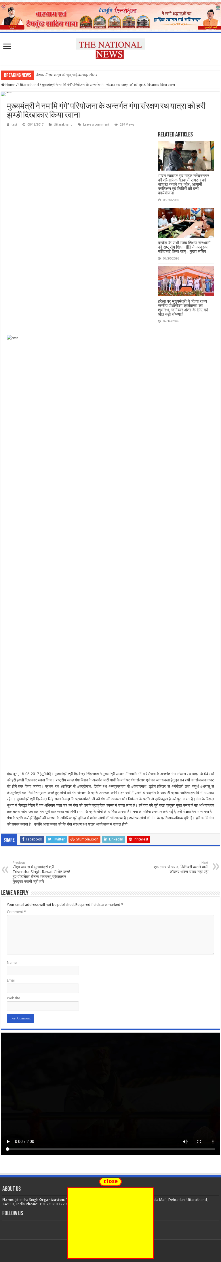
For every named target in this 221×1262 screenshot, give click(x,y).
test (14, 124)
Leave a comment (96, 124)
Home (10, 85)
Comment (16, 912)
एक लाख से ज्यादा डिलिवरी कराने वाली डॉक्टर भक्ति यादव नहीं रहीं (181, 867)
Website (13, 998)
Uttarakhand (28, 85)
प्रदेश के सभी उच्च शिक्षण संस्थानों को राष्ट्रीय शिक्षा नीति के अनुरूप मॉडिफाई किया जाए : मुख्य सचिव (184, 247)
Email (11, 980)
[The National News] (110, 47)
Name (12, 962)
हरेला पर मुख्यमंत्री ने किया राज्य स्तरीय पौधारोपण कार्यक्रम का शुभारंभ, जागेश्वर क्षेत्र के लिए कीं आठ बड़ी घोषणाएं (183, 308)
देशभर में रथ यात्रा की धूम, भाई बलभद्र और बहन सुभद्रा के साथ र (80, 75)
